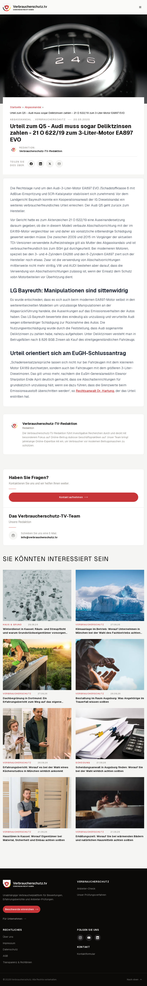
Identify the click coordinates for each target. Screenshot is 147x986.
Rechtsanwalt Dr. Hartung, (95, 391)
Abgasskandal (33, 107)
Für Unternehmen (12, 918)
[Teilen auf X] (49, 163)
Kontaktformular (86, 953)
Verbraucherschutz (50, 119)
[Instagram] (80, 937)
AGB (5, 955)
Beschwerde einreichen (19, 909)
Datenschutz (10, 949)
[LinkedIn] (97, 937)
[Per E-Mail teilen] (59, 163)
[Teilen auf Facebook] (31, 163)
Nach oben (132, 979)
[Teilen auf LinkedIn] (40, 163)
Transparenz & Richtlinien (17, 962)
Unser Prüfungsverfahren (91, 894)
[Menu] (140, 7)
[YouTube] (89, 937)
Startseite (15, 107)
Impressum (9, 943)
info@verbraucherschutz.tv (39, 537)
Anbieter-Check (86, 888)
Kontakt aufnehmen (71, 497)
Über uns (8, 936)
